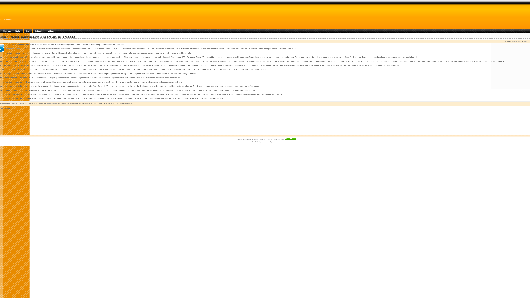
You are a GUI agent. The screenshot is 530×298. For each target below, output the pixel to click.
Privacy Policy (272, 139)
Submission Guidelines (245, 139)
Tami (525, 41)
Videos (51, 31)
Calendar (7, 31)
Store (28, 31)
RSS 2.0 (95, 103)
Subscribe (39, 31)
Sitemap (281, 139)
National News (516, 41)
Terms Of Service (260, 139)
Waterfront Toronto (13, 49)
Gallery (18, 31)
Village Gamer (262, 142)
